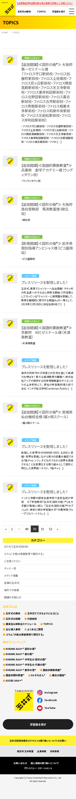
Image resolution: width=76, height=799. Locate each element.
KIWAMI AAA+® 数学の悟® (21, 670)
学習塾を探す (58, 11)
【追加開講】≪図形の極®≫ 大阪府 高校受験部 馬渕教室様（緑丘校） (48, 209)
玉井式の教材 (24, 11)
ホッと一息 (10, 568)
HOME (5, 32)
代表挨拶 (32, 618)
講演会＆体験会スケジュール (21, 624)
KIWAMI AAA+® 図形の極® (21, 649)
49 (26, 529)
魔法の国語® (59, 675)
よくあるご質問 (35, 629)
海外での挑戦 (11, 590)
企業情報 (41, 751)
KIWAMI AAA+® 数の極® (20, 654)
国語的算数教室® (52, 670)
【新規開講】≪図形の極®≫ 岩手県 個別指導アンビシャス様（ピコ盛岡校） (48, 248)
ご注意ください (12, 561)
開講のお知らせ (32, 57)
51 (42, 529)
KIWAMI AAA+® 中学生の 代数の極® (26, 664)
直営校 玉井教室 (25, 751)
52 (50, 529)
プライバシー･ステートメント (38, 768)
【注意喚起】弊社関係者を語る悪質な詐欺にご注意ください (45, 3)
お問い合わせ (20, 763)
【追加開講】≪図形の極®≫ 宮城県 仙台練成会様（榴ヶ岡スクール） (48, 414)
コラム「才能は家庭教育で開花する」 (24, 554)
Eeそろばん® (38, 675)
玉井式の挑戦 (13, 618)
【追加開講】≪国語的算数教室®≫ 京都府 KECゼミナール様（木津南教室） (46, 332)
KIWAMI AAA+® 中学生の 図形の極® (26, 659)
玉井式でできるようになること (43, 613)
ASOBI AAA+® (14, 680)
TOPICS (41, 11)
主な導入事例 (13, 629)
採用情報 (54, 751)
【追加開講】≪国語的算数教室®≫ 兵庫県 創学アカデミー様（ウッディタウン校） (47, 170)
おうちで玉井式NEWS (16, 546)
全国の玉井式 (11, 583)
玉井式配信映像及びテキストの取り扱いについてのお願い (38, 740)
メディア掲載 (30, 275)
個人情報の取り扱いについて (45, 763)
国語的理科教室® (15, 675)
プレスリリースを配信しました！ (44, 282)
